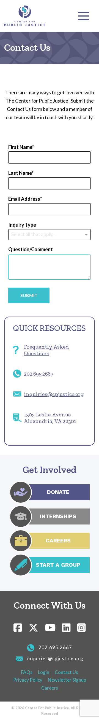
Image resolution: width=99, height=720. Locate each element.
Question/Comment (30, 249)
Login (43, 672)
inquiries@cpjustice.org (54, 394)
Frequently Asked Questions (46, 350)
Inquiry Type (22, 225)
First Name (20, 147)
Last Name (20, 173)
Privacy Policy (27, 680)
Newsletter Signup (67, 680)
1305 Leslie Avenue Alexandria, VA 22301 (50, 417)
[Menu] (83, 16)
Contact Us (66, 672)
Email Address (24, 199)
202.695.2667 (38, 373)
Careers (49, 688)
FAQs (26, 672)
